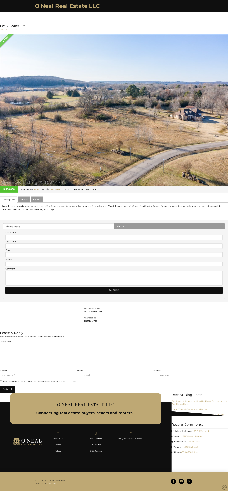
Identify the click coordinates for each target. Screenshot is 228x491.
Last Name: (10, 241)
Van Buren (55, 189)
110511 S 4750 (90, 319)
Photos (37, 199)
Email (80, 370)
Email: (8, 250)
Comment (5, 342)
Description (9, 199)
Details (24, 199)
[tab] (8, 200)
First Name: (10, 232)
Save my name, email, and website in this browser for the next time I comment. (40, 381)
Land (36, 189)
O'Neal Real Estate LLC (67, 6)
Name (3, 370)
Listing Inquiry (13, 226)
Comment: (10, 269)
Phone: (8, 259)
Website (157, 370)
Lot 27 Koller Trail (93, 310)
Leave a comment (8, 29)
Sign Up (120, 226)
